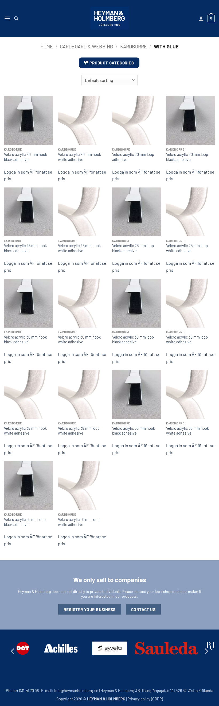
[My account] (201, 18)
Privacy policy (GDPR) (145, 699)
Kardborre (133, 46)
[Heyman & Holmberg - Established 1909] (109, 18)
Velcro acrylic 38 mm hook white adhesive (25, 431)
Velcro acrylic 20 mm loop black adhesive (187, 157)
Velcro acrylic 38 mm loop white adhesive (79, 431)
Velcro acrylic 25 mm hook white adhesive (79, 248)
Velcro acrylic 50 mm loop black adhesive (25, 522)
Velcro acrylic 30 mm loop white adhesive (187, 339)
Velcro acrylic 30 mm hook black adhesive (25, 339)
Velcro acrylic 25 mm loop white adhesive (187, 248)
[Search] (16, 18)
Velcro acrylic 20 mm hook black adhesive (25, 157)
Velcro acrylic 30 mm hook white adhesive (79, 339)
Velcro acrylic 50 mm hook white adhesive (187, 431)
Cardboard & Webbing (86, 46)
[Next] (206, 651)
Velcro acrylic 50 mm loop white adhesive (79, 522)
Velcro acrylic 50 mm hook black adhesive (133, 431)
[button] (7, 18)
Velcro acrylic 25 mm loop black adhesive (133, 248)
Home (46, 46)
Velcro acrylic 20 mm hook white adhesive (79, 157)
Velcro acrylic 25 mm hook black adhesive (25, 248)
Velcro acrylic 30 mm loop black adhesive (133, 339)
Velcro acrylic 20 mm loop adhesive (133, 157)
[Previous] (13, 651)
